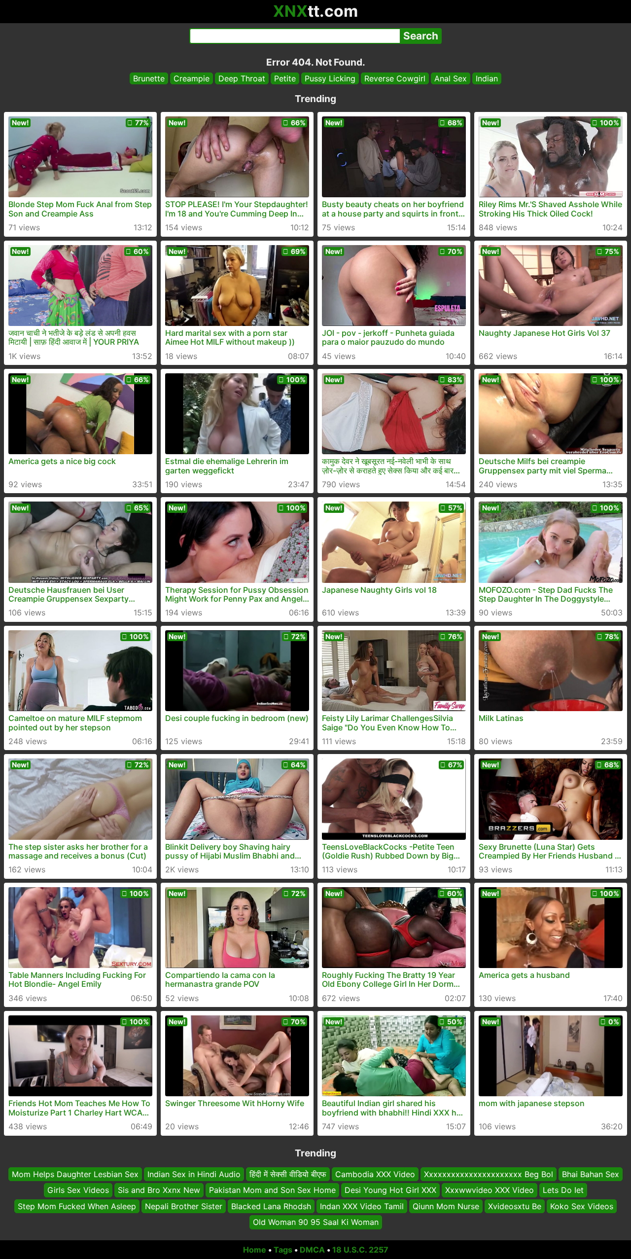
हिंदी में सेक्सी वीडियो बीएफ (287, 1174)
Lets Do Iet (563, 1190)
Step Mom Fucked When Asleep (77, 1206)
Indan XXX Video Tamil (362, 1206)
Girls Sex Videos (78, 1190)
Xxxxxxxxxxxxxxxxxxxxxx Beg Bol (488, 1174)
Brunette (149, 78)
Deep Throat (241, 78)
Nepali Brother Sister (183, 1206)
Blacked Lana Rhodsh (271, 1206)
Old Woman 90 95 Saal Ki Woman (316, 1222)
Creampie (192, 78)
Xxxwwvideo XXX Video (489, 1190)
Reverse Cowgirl (394, 78)
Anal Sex (450, 78)
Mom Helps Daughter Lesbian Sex (75, 1174)
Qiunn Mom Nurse (446, 1206)
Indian (487, 78)
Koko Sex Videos (581, 1206)
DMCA (312, 1249)
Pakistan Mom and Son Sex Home (272, 1190)
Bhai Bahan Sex (590, 1174)
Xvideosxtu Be (514, 1206)
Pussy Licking (330, 78)
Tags (283, 1249)
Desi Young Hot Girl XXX (390, 1190)
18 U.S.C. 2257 (360, 1249)
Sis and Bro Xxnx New (159, 1190)
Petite (285, 78)
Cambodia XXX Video (375, 1174)
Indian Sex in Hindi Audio (194, 1174)
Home (254, 1249)
